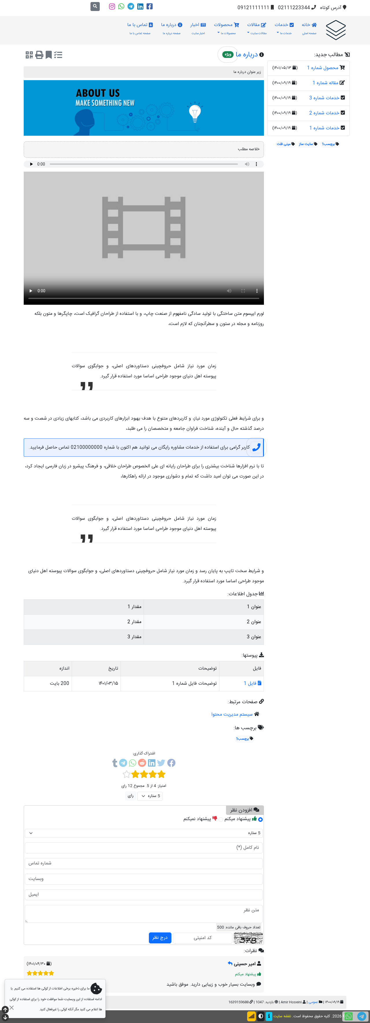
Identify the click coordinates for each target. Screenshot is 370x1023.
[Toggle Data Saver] (251, 1016)
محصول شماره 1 (322, 68)
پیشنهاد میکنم (238, 819)
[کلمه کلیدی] (335, 30)
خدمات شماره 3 (324, 98)
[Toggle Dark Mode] (260, 1016)
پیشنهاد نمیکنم (198, 819)
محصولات (225, 28)
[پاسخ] (230, 964)
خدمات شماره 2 (324, 113)
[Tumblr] (114, 764)
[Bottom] (5, 1018)
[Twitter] (161, 764)
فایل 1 (251, 684)
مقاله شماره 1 (325, 83)
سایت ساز (306, 144)
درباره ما (171, 28)
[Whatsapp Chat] (348, 1016)
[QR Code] (29, 56)
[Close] (11, 1007)
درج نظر (160, 938)
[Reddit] (142, 764)
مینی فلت (284, 144)
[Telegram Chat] (362, 1016)
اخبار (197, 28)
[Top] (5, 1010)
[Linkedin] (140, 6)
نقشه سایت (282, 1016)
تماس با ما (139, 28)
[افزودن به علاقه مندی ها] (49, 56)
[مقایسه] (58, 56)
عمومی (313, 1002)
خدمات (283, 28)
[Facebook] (149, 6)
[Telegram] (131, 6)
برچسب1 (328, 144)
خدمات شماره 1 (324, 128)
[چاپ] (39, 56)
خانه (309, 28)
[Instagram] (112, 6)
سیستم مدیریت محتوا (232, 715)
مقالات (257, 28)
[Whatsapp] (121, 6)
